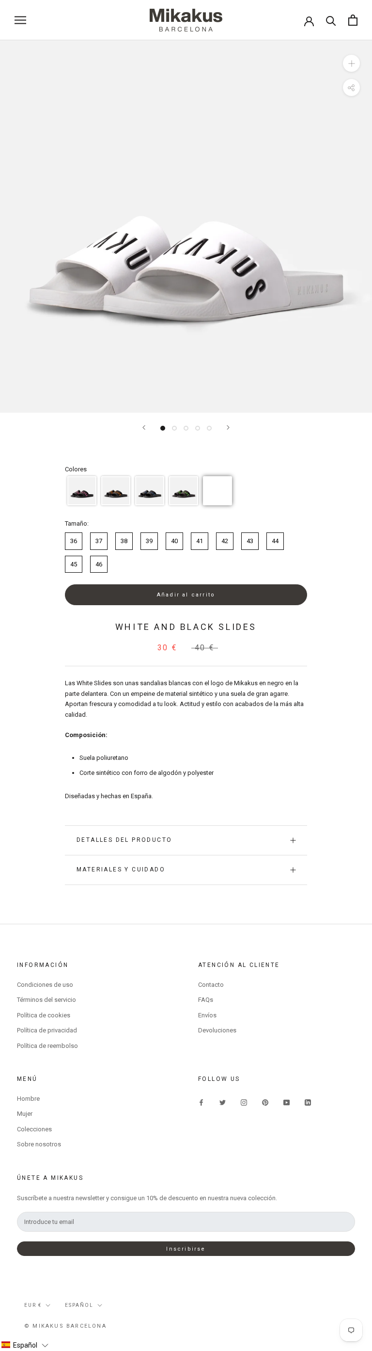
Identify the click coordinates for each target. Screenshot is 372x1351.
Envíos (207, 1015)
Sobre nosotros (39, 1144)
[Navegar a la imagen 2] (174, 428)
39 (149, 541)
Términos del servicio (46, 999)
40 (174, 541)
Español (79, 1305)
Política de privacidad (47, 1030)
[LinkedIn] (308, 1102)
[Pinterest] (265, 1102)
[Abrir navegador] (20, 20)
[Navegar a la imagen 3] (186, 428)
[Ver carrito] (352, 20)
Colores (76, 469)
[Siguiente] (228, 427)
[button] (81, 490)
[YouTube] (286, 1102)
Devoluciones (217, 1030)
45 (73, 564)
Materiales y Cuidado (121, 869)
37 (98, 541)
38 (124, 541)
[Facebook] (201, 1102)
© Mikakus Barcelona (65, 1326)
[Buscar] (331, 20)
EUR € (33, 1305)
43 (250, 541)
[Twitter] (222, 1102)
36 (73, 541)
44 (275, 541)
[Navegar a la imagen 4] (197, 428)
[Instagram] (244, 1102)
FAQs (205, 999)
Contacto (211, 984)
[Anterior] (143, 427)
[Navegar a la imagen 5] (209, 428)
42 (224, 541)
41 (199, 541)
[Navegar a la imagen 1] (162, 428)
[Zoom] (351, 63)
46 (98, 564)
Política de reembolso (47, 1045)
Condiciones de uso (45, 984)
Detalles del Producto (124, 839)
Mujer (24, 1113)
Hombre (28, 1098)
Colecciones (34, 1129)
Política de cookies (43, 1015)
